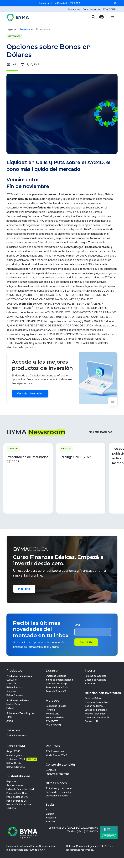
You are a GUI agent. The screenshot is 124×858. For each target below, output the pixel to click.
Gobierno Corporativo (96, 702)
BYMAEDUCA (13, 763)
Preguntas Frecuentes (58, 773)
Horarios (50, 709)
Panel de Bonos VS (56, 691)
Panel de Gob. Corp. (56, 683)
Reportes (11, 781)
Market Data (13, 704)
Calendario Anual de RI (97, 717)
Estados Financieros (96, 709)
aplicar (32, 759)
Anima (9, 720)
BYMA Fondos (14, 687)
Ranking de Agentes (95, 675)
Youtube (50, 821)
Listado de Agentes (95, 679)
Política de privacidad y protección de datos (58, 794)
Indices (10, 708)
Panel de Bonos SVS (57, 687)
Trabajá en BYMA (15, 759)
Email (77, 625)
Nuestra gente (14, 755)
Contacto (51, 769)
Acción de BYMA (94, 705)
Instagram (51, 817)
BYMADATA (52, 721)
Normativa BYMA (55, 717)
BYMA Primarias (14, 695)
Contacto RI (91, 721)
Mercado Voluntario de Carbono (18, 806)
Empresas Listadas (56, 675)
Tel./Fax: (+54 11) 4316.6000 (82, 831)
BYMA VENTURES (15, 766)
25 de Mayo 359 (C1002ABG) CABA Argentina (73, 827)
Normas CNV (52, 713)
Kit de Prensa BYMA (56, 755)
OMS (9, 717)
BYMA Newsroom (55, 751)
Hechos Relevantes (95, 713)
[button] (93, 17)
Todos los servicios (17, 735)
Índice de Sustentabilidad (59, 679)
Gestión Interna (14, 785)
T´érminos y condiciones (59, 788)
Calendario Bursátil (56, 705)
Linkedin (50, 813)
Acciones (11, 691)
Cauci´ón (11, 683)
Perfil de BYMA (93, 698)
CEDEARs (11, 679)
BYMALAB (90, 683)
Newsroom (26, 29)
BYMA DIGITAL (54, 725)
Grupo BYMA (13, 751)
